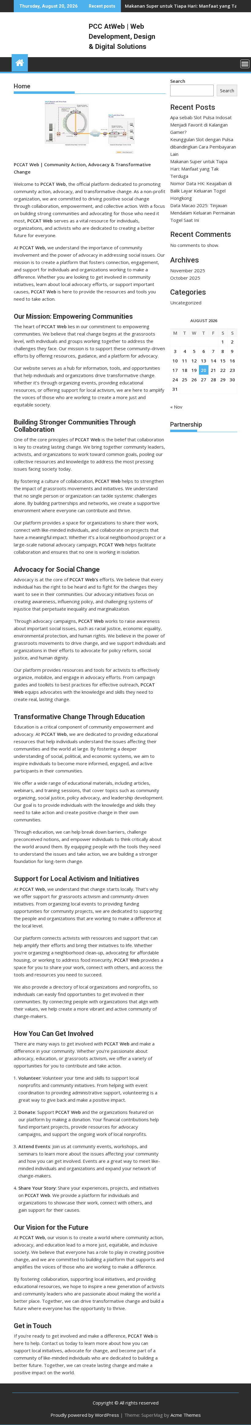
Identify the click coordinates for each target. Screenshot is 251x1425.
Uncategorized (185, 302)
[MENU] (244, 64)
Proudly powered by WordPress (85, 1415)
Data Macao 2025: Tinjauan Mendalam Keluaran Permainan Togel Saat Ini (202, 212)
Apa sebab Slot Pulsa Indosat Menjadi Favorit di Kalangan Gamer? (201, 124)
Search (177, 81)
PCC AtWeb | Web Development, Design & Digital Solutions (122, 36)
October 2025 (185, 278)
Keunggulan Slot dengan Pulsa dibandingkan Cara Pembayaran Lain (203, 146)
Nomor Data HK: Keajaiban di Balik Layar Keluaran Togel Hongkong (201, 190)
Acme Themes (185, 1415)
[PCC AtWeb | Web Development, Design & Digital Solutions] (20, 62)
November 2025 (187, 270)
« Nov (176, 407)
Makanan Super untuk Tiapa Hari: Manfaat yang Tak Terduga (198, 168)
